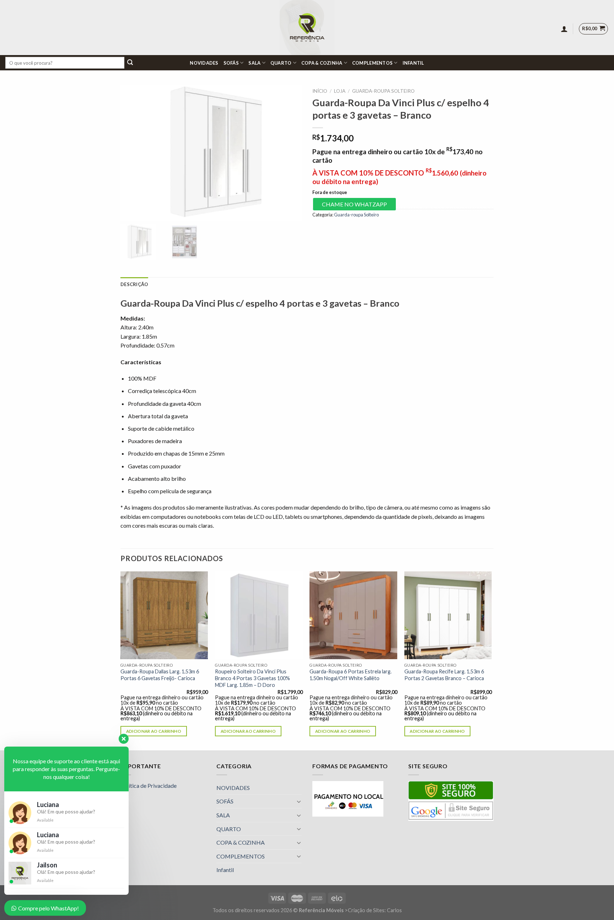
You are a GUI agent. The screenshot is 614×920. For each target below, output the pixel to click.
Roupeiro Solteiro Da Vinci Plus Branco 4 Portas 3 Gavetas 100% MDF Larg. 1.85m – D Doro (252, 678)
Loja (339, 91)
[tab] (134, 284)
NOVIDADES (204, 63)
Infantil (413, 63)
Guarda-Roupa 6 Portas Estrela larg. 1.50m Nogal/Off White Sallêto (350, 674)
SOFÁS (231, 63)
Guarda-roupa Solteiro (383, 91)
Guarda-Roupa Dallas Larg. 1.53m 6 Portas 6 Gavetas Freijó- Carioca (159, 674)
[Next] (491, 660)
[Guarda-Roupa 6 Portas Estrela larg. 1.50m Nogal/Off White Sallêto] (353, 615)
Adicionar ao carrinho (153, 731)
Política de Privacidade (148, 785)
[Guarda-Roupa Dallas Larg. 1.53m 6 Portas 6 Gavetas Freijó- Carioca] (164, 615)
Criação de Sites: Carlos (375, 910)
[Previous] (120, 660)
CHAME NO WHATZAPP (354, 204)
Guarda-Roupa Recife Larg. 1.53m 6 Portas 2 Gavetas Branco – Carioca (444, 674)
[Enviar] (130, 63)
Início (319, 91)
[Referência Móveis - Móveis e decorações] (307, 27)
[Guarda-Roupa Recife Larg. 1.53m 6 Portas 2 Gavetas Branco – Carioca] (448, 615)
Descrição (134, 284)
